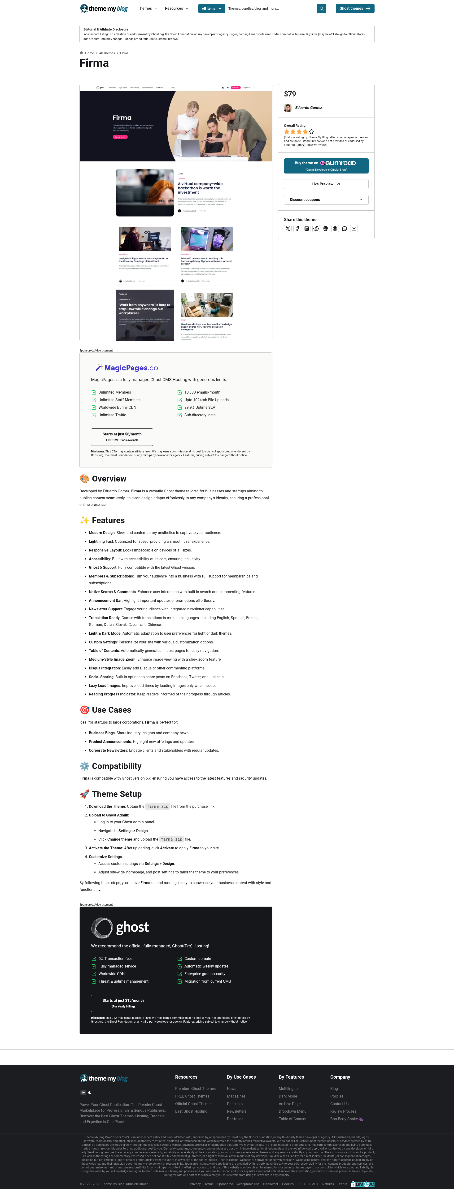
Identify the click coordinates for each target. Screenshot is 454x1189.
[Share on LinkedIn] (306, 228)
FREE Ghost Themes (192, 1096)
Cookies (288, 1184)
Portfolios (235, 1119)
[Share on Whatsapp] (344, 228)
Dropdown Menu (292, 1111)
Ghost (143, 1184)
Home (89, 53)
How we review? (317, 145)
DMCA (314, 1184)
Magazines (236, 1096)
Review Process (343, 1111)
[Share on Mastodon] (325, 228)
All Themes (107, 53)
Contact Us (339, 1104)
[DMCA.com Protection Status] (363, 1184)
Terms (209, 1184)
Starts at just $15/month (123, 1003)
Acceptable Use (248, 1184)
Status (342, 1184)
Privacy (195, 1184)
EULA (301, 1184)
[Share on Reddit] (316, 228)
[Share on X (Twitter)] (288, 228)
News (231, 1088)
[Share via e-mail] (354, 228)
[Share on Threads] (335, 228)
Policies (336, 1096)
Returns (328, 1184)
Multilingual (289, 1088)
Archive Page (290, 1104)
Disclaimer (270, 1184)
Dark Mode (288, 1096)
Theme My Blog (113, 1184)
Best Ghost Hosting (191, 1111)
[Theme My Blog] (103, 8)
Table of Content (292, 1119)
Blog (334, 1088)
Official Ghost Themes (193, 1104)
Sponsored (225, 1184)
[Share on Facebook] (297, 228)
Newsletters (236, 1111)
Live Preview (322, 184)
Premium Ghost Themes (195, 1088)
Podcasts (235, 1104)
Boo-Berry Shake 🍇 (346, 1119)
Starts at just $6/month (122, 437)
